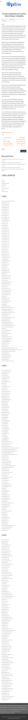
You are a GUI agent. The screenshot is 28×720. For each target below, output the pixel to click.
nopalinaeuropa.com (6, 528)
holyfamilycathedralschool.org (8, 351)
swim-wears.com (5, 559)
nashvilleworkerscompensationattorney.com (12, 349)
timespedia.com (5, 609)
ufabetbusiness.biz (6, 412)
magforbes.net (5, 580)
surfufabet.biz (5, 423)
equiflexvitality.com (6, 314)
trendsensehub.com (6, 293)
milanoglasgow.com (6, 664)
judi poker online (5, 183)
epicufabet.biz (5, 431)
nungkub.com (5, 515)
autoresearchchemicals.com (8, 696)
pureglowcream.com (6, 628)
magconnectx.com (6, 343)
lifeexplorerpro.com (6, 285)
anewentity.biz (5, 623)
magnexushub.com (6, 393)
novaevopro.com (5, 236)
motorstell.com (5, 570)
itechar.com (4, 383)
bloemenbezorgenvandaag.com (9, 630)
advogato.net (5, 588)
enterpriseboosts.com (7, 593)
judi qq (3, 180)
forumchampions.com (6, 551)
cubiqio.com (4, 273)
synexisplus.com (5, 212)
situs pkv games (5, 188)
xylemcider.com (5, 519)
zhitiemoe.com (5, 514)
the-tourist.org (5, 586)
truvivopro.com (5, 222)
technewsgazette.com (7, 617)
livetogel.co (4, 304)
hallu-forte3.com (5, 665)
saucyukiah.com (5, 539)
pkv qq (3, 186)
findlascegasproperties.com (8, 307)
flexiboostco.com (5, 202)
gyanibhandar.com (6, 401)
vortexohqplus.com (6, 257)
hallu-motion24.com (6, 667)
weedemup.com (5, 331)
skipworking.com (5, 604)
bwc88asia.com (5, 478)
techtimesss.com (5, 567)
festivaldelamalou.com (7, 554)
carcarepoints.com (6, 483)
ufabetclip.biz (5, 404)
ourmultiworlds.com (6, 544)
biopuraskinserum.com (7, 646)
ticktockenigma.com (6, 294)
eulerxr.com (4, 296)
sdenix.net (4, 583)
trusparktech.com (6, 238)
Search (3, 149)
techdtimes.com (5, 378)
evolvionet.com (5, 210)
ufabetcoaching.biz (6, 354)
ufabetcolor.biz (5, 415)
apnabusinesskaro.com (7, 698)
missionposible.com (6, 681)
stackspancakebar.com (7, 661)
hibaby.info (4, 328)
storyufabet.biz (5, 430)
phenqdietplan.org (6, 498)
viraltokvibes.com (5, 577)
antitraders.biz (5, 456)
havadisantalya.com (6, 376)
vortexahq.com (5, 225)
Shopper (9, 718)
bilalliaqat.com (5, 335)
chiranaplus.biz (5, 659)
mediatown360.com (6, 678)
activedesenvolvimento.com (8, 317)
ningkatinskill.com (6, 491)
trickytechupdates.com (7, 690)
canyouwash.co (5, 375)
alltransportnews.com (6, 441)
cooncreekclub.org (6, 546)
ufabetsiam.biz (5, 409)
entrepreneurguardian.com (8, 327)
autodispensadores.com (7, 336)
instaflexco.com (5, 252)
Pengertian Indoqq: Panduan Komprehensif (11, 162)
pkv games (10, 21)
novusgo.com (5, 286)
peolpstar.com (5, 562)
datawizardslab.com (6, 272)
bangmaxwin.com (5, 641)
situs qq (3, 181)
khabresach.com (5, 693)
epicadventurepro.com (7, 281)
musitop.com (4, 507)
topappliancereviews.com (7, 688)
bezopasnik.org (5, 636)
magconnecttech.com (6, 301)
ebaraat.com (4, 388)
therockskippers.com (6, 669)
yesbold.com (4, 385)
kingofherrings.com (6, 620)
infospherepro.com (6, 276)
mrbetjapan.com (5, 622)
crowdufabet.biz (5, 438)
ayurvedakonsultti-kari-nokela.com (9, 454)
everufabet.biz (5, 436)
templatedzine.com (6, 494)
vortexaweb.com (5, 231)
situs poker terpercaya (14, 711)
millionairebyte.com (6, 357)
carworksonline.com (6, 565)
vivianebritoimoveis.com (7, 578)
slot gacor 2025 (6, 705)
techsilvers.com (5, 490)
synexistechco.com (6, 220)
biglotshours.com (5, 396)
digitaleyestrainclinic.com (7, 680)
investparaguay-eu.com (7, 477)
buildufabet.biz (5, 439)
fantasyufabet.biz (5, 407)
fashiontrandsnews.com (7, 443)
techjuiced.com (5, 389)
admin (6, 19)
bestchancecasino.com (7, 333)
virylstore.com (5, 568)
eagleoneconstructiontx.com (8, 312)
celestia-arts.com (5, 549)
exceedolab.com (5, 265)
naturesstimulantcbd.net (7, 527)
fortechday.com (5, 359)
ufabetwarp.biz (5, 402)
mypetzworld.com (6, 473)
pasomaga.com (5, 523)
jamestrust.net (5, 601)
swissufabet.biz (5, 410)
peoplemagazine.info (6, 372)
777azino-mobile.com (6, 460)
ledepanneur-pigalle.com (7, 654)
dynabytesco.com (6, 268)
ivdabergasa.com (5, 468)
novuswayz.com (5, 247)
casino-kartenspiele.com (7, 594)
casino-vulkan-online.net (7, 675)
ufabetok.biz (4, 435)
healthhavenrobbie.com (7, 309)
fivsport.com (4, 493)
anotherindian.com (6, 517)
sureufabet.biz (5, 427)
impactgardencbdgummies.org (8, 525)
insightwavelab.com (6, 283)
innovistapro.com (5, 254)
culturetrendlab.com (6, 291)
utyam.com (4, 509)
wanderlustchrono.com (7, 289)
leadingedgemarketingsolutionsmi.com (10, 447)
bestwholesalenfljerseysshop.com (9, 451)
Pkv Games (18, 19)
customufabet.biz (5, 428)
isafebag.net (4, 589)
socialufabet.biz (5, 422)
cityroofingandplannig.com (7, 467)
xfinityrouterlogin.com (7, 685)
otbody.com (4, 599)
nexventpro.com (5, 243)
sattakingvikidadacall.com (7, 322)
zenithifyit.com (5, 226)
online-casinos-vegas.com (7, 683)
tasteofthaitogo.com (6, 633)
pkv (1, 705)
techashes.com (5, 373)
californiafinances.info (6, 648)
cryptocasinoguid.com (6, 446)
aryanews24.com (5, 457)
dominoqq (4, 185)
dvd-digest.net (5, 656)
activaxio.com (5, 267)
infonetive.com (5, 643)
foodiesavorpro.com (6, 278)
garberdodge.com (6, 557)
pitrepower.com (5, 677)
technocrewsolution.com (7, 575)
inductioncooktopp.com (7, 338)
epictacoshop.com (6, 644)
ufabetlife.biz (4, 418)
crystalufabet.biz (5, 433)
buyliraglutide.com (6, 397)
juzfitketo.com (5, 522)
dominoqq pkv (5, 191)
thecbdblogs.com (5, 694)
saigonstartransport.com (7, 640)
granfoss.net (4, 670)
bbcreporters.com (6, 444)
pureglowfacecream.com (7, 618)
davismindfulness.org (6, 356)
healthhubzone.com (6, 386)
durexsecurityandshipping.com (8, 465)
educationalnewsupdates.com (8, 201)
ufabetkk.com (5, 614)
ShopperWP (18, 718)
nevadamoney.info (6, 651)
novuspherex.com (6, 234)
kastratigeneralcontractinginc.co (9, 449)
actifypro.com (5, 249)
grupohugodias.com (6, 486)
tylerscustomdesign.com (7, 564)
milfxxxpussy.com (5, 504)
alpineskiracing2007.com (7, 673)
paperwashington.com (7, 330)
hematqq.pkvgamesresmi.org (7, 712)
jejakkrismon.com (5, 610)
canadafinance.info (6, 649)
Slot (23, 19)
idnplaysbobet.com (6, 320)
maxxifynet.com (5, 215)
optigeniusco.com (6, 233)
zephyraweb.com (5, 230)
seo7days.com (5, 627)
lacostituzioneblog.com (7, 510)
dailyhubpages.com (6, 318)
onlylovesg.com (5, 315)
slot (15, 21)
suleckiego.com (5, 699)
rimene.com (4, 652)
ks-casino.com (5, 481)
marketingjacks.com (6, 686)
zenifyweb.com (5, 302)
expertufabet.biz (5, 405)
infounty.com (4, 475)
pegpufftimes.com (6, 547)
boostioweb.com (5, 204)
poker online (3, 709)
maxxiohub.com (5, 228)
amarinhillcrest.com (6, 585)
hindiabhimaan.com (6, 691)
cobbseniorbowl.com (6, 462)
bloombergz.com (5, 591)
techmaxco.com (5, 264)
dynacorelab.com (5, 218)
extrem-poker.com (6, 480)
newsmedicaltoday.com (7, 339)
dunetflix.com (5, 501)
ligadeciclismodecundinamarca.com (9, 348)
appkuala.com (5, 625)
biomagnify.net (5, 530)
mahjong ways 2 (15, 709)
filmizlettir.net (5, 543)
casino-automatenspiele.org (8, 596)
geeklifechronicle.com (6, 275)
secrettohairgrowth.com (7, 631)
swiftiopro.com (5, 259)
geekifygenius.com (6, 297)
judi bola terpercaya (16, 705)
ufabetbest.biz (5, 425)
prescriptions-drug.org (7, 573)
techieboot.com (5, 380)
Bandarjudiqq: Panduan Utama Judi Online (11, 167)
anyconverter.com (6, 607)
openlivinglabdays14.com (7, 452)
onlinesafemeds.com (6, 399)
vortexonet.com (5, 214)
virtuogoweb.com (5, 394)
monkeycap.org (5, 581)
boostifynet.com (5, 241)
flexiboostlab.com (6, 255)
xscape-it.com (5, 459)
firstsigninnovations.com (7, 555)
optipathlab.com (5, 207)
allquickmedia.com (6, 615)
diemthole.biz (5, 612)
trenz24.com (4, 602)
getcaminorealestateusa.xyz (8, 360)
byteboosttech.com (6, 391)
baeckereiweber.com (6, 370)
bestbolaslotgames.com (7, 323)
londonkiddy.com (5, 352)
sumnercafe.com (5, 499)
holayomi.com (5, 346)
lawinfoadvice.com (6, 496)
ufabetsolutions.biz (6, 420)
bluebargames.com (6, 552)
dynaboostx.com (5, 251)
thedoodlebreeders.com (7, 485)
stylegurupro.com (6, 270)
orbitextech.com (5, 299)
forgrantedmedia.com (6, 560)
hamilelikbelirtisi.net (6, 260)
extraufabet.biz (5, 417)
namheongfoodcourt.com (7, 662)
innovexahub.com (5, 217)
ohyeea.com (4, 512)
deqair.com (4, 488)
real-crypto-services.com (7, 472)
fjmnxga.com (4, 638)
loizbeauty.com (5, 606)
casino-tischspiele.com (7, 598)
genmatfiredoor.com (6, 306)
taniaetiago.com (5, 520)
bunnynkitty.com (5, 635)
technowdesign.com (6, 464)
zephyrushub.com (6, 205)
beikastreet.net (5, 541)
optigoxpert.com (5, 246)
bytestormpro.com (6, 288)
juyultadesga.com (5, 470)
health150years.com (6, 572)
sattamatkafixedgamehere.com (9, 325)
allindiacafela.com (5, 672)
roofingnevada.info (6, 341)
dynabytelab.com (5, 209)
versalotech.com (5, 262)
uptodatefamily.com (6, 506)
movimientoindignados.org (7, 502)
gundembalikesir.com (6, 381)
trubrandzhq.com (5, 239)
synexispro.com (5, 344)
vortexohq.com (5, 280)
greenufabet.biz (5, 414)
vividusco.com (5, 223)
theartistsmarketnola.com (7, 657)
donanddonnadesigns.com (7, 310)
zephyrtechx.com (5, 244)
